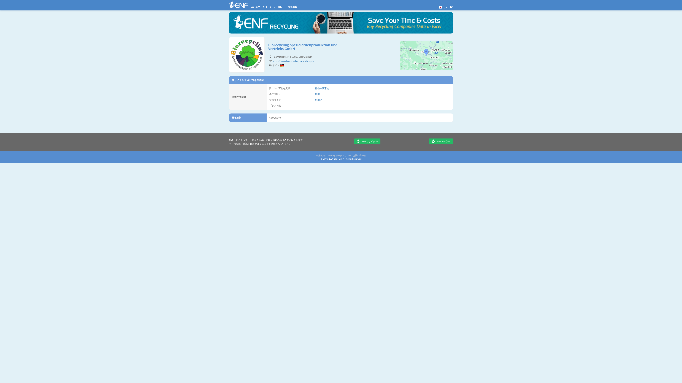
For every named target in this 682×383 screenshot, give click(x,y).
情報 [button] (280, 7)
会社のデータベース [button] (261, 7)
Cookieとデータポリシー (339, 155)
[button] (442, 7)
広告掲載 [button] (293, 7)
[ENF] (238, 4)
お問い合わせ (359, 155)
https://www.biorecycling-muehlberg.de (293, 61)
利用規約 (320, 155)
